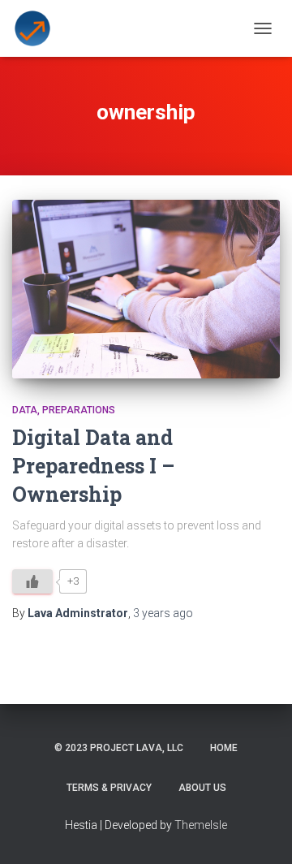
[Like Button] (32, 581)
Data (24, 410)
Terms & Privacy (109, 787)
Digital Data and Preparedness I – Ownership (93, 466)
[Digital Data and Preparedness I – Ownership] (146, 289)
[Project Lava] (38, 28)
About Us (202, 787)
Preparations (78, 410)
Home (224, 748)
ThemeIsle (200, 825)
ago (163, 613)
